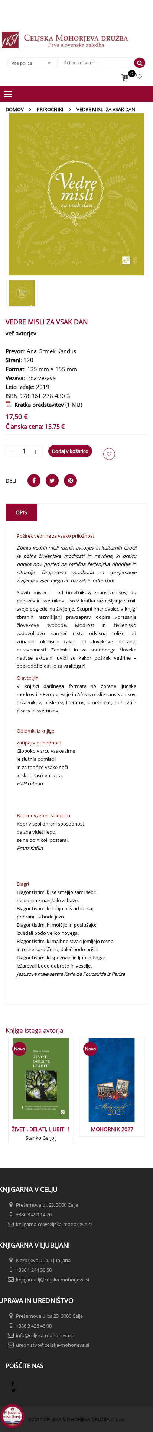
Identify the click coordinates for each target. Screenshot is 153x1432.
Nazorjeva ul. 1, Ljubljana (43, 1260)
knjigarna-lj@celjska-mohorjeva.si (52, 1279)
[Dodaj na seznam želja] (109, 454)
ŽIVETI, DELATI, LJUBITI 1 (41, 1129)
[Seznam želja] (140, 77)
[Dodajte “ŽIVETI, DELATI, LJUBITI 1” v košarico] (29, 1085)
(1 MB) (47, 404)
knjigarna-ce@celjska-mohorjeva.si (54, 1224)
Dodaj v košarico (70, 451)
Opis (21, 512)
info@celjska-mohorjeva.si (45, 1335)
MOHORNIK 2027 (112, 1129)
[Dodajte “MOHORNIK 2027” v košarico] (100, 1085)
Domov (15, 109)
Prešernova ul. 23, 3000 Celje (47, 1204)
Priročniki (50, 109)
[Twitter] (13, 1390)
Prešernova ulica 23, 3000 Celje (49, 1316)
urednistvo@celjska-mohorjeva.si (52, 1345)
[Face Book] (12, 1383)
